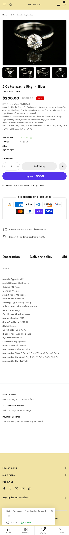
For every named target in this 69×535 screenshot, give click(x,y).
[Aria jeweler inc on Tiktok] (29, 488)
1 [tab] (30, 61)
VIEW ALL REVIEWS (12, 91)
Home (4, 15)
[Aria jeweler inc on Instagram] (10, 489)
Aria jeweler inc (34, 4)
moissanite (24, 141)
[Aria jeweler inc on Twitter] (17, 488)
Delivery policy (41, 256)
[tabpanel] (34, 42)
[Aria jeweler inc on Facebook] (4, 488)
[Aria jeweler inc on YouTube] (23, 489)
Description (11, 256)
